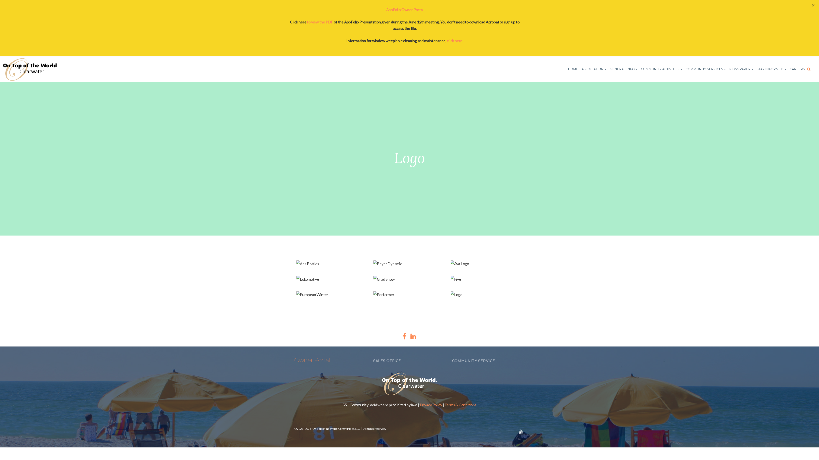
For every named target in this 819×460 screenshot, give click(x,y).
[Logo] (486, 295)
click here (454, 40)
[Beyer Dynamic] (409, 264)
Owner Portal (312, 360)
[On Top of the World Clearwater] (30, 69)
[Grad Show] (409, 279)
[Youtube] (521, 432)
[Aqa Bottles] (332, 264)
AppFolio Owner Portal (405, 9)
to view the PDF (320, 22)
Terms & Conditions (460, 404)
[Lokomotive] (332, 279)
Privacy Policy (431, 404)
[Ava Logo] (486, 264)
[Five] (486, 279)
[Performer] (409, 295)
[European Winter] (332, 295)
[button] (809, 69)
